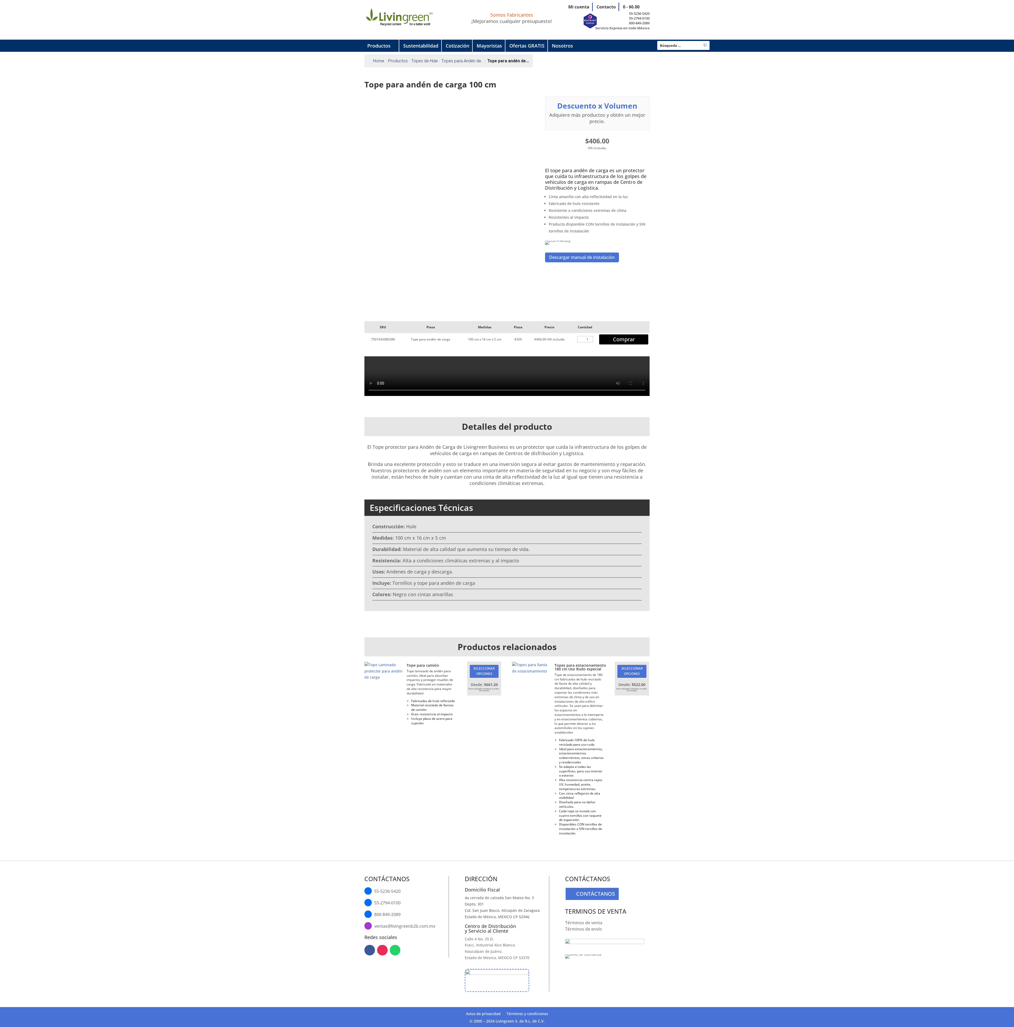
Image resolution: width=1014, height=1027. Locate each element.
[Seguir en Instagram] (382, 950)
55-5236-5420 (639, 13)
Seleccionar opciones (484, 671)
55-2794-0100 (639, 18)
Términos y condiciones (527, 1014)
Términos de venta (583, 923)
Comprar (624, 339)
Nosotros (562, 46)
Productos (379, 46)
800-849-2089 (639, 23)
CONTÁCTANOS (595, 893)
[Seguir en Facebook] (369, 950)
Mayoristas (489, 46)
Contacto (606, 7)
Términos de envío (583, 929)
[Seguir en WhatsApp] (395, 950)
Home (378, 60)
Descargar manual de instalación (582, 257)
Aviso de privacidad (483, 1014)
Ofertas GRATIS (526, 46)
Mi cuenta (578, 7)
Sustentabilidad (420, 46)
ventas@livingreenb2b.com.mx (404, 926)
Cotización (457, 46)
